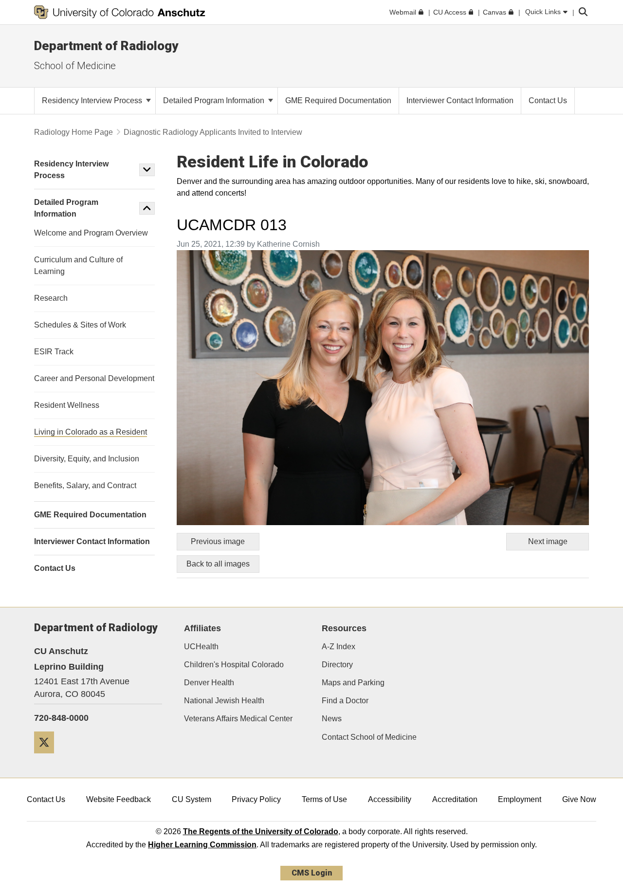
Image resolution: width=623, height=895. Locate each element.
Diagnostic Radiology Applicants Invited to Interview (213, 132)
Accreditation (454, 799)
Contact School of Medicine (369, 737)
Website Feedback (118, 799)
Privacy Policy (256, 799)
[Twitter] (47, 757)
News (332, 718)
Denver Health (209, 682)
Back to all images (218, 564)
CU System (191, 799)
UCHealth (201, 646)
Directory (337, 664)
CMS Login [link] (312, 872)
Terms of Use (324, 799)
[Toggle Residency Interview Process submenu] (147, 170)
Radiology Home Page (73, 132)
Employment (519, 799)
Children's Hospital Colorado (234, 664)
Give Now (579, 799)
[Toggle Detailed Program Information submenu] (147, 208)
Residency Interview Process (93, 100)
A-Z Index (338, 646)
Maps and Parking (353, 682)
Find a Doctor (345, 700)
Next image (548, 541)
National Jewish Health (224, 700)
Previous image (218, 541)
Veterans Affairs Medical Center (238, 718)
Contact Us (46, 799)
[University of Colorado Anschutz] (119, 12)
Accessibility (389, 799)
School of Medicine (75, 66)
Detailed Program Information (214, 100)
